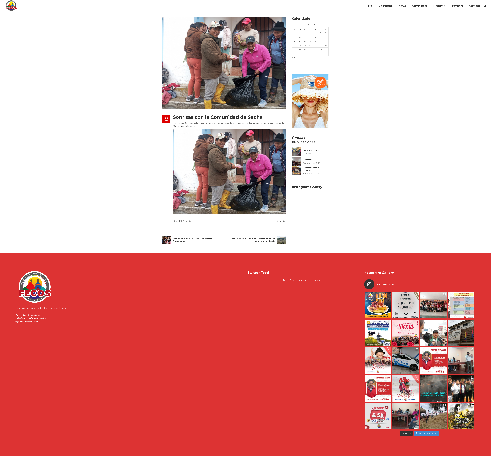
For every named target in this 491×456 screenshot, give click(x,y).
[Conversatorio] (296, 151)
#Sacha (176, 126)
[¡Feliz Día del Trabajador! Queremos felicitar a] (405, 388)
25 (300, 49)
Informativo (186, 221)
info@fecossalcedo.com (26, 321)
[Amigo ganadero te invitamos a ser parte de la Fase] (378, 333)
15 (321, 41)
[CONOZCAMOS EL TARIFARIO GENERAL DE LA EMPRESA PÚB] (461, 305)
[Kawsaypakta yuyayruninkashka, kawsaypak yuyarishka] (378, 360)
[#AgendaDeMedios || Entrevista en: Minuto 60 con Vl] (378, 388)
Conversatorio (311, 150)
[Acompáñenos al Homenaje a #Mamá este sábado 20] (405, 333)
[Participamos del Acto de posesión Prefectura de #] (461, 333)
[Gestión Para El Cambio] (296, 170)
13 (310, 41)
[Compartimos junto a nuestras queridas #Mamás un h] (433, 305)
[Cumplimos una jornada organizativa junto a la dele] (461, 388)
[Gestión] (296, 161)
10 (295, 41)
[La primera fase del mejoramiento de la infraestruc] (433, 416)
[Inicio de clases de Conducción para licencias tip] (405, 360)
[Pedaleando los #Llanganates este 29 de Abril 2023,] (461, 416)
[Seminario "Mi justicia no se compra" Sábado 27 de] (405, 305)
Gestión (307, 159)
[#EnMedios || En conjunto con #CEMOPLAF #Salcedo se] (433, 333)
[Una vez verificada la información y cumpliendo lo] (461, 360)
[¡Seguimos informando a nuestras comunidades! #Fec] (378, 416)
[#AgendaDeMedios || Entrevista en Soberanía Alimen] (433, 360)
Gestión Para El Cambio (311, 169)
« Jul (294, 57)
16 (326, 41)
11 (300, 41)
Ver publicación (188, 126)
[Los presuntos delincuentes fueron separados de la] (433, 388)
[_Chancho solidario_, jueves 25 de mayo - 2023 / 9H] (378, 305)
